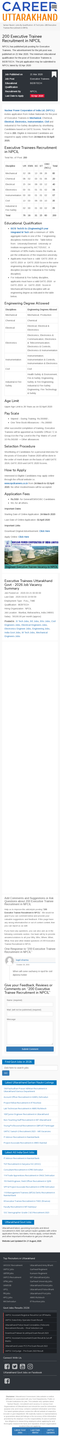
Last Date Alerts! (35, 1431)
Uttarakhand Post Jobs (40, 1293)
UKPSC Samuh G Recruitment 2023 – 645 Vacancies (27, 1131)
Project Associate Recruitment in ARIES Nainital (25, 1142)
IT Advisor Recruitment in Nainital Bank (21, 1137)
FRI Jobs (6, 1293)
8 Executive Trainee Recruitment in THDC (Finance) (27, 1201)
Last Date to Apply (14, 95)
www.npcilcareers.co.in (16, 483)
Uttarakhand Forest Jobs (41, 1285)
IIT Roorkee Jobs (37, 1301)
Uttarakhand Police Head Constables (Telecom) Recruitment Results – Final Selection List (27, 1326)
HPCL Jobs (7, 1297)
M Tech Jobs (28, 632)
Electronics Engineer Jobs (17, 628)
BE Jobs (34, 621)
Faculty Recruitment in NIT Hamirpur (20, 1206)
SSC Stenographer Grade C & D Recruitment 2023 (26, 1212)
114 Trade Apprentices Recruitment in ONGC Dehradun (29, 1175)
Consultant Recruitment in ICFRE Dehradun (23, 1169)
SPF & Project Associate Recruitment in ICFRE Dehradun (29, 1186)
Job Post (9, 78)
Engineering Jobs (41, 628)
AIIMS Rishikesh (37, 1297)
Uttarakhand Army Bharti (41, 1265)
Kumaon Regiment (38, 1273)
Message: (11, 1019)
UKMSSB (7, 1285)
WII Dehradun (9, 1301)
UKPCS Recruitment (12, 1277)
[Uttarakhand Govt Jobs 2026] (30, 11)
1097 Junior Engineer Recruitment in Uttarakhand (26, 1114)
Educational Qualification (11, 85)
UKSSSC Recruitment (12, 1265)
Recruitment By (13, 91)
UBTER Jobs (8, 1273)
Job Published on (14, 74)
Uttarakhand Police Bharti (42, 1289)
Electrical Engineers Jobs (34, 625)
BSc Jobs (45, 621)
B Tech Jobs (22, 621)
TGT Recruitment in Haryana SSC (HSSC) (22, 1164)
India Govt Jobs (12, 632)
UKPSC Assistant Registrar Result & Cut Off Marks (28, 1315)
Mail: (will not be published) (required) (24, 1010)
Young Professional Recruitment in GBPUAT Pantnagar (29, 1125)
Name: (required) (14, 1000)
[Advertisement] (30, 768)
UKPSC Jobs (8, 1269)
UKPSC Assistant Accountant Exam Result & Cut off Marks (28, 1339)
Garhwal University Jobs (41, 1281)
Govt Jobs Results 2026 (16, 1308)
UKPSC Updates (50, 1431)
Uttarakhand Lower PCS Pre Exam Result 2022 (26, 1346)
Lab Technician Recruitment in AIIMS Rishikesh (25, 1108)
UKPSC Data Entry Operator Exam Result (24, 1320)
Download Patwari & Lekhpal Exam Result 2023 (27, 1333)
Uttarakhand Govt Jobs (18, 1222)
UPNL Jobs (8, 1281)
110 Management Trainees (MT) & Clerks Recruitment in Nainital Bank (29, 1194)
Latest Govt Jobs (20, 1431)
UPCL (5, 1289)
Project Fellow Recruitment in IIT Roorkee (22, 1102)
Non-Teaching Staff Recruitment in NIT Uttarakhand (27, 1119)
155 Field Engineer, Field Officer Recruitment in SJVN (27, 1181)
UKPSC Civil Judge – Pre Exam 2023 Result (24, 1350)
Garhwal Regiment (38, 1269)
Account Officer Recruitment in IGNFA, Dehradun (26, 1097)
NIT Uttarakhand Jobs (40, 1277)
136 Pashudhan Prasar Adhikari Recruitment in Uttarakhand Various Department (25, 1090)
